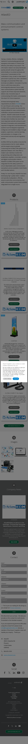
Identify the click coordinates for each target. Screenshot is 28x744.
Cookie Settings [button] (7, 378)
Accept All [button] (16, 378)
